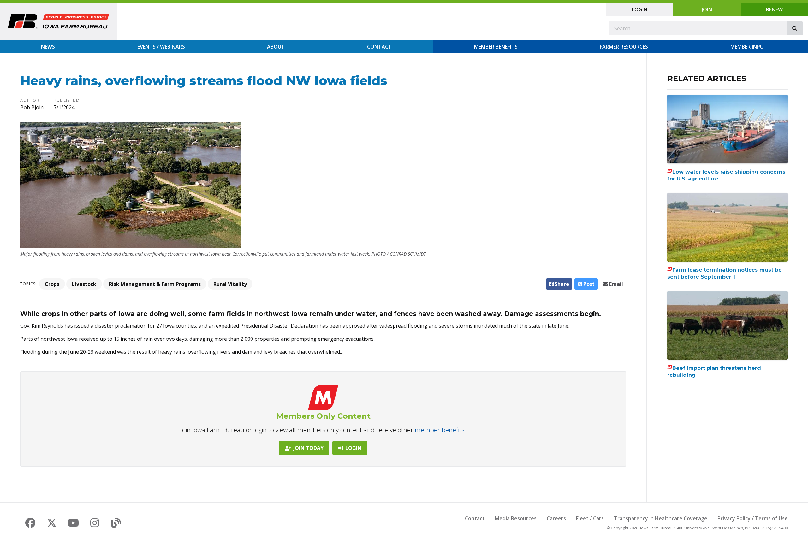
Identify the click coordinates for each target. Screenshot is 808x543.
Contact (379, 46)
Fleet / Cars (590, 518)
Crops (52, 283)
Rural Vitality (230, 283)
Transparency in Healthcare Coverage (660, 518)
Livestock (84, 283)
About (276, 46)
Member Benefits (496, 46)
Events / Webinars (161, 46)
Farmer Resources (624, 46)
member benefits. (440, 430)
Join (707, 9)
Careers (556, 518)
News (48, 46)
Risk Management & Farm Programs (155, 283)
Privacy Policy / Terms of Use (752, 518)
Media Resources (516, 518)
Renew (774, 9)
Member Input (748, 46)
